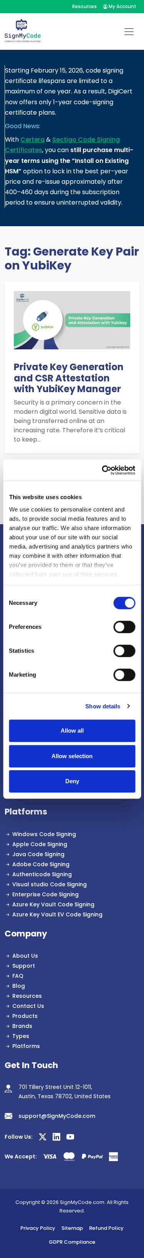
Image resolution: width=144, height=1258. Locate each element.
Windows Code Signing (44, 834)
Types (20, 1036)
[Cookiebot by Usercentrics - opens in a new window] (102, 470)
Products (25, 1016)
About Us (25, 956)
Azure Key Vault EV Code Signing (57, 914)
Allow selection (72, 756)
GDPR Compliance (72, 1242)
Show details (102, 706)
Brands (22, 1026)
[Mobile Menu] (129, 31)
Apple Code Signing (39, 844)
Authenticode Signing (42, 874)
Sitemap (72, 1228)
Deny (72, 781)
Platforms (26, 1046)
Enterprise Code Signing (45, 894)
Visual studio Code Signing (49, 884)
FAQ (17, 976)
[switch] (124, 627)
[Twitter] (42, 1137)
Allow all (72, 730)
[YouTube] (70, 1137)
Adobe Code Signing (41, 864)
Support (23, 966)
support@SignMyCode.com (56, 1116)
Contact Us (28, 1006)
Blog (18, 986)
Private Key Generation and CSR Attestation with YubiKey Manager (69, 378)
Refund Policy (106, 1228)
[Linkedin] (56, 1137)
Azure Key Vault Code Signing (53, 904)
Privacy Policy (37, 1228)
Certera (32, 139)
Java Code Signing (38, 854)
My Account (122, 6)
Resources (84, 6)
